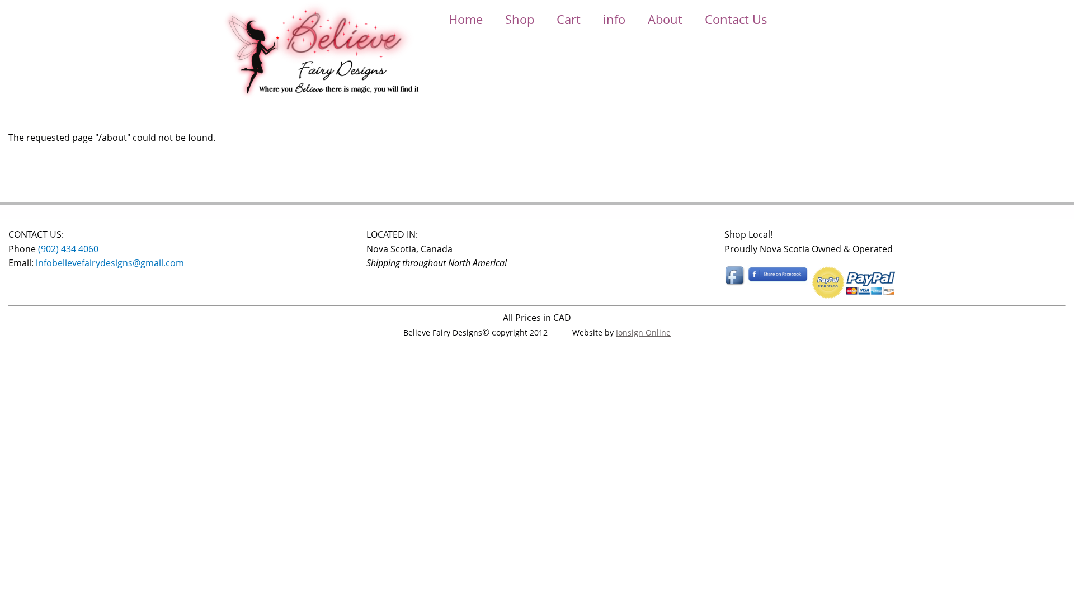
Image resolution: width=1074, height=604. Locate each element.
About (665, 19)
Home (466, 19)
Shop (519, 19)
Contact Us (736, 19)
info (614, 19)
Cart (569, 19)
